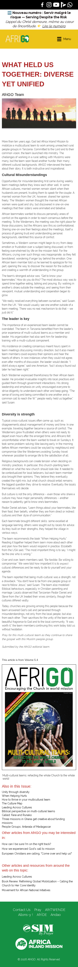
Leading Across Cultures (17, 807)
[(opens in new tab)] (38, 929)
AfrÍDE (42, 915)
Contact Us (21, 910)
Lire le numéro (54, 26)
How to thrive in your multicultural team (26, 799)
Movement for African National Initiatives (26, 890)
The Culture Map (12, 803)
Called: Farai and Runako (17, 815)
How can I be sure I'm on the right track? (26, 844)
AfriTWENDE (55, 910)
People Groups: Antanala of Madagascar (26, 826)
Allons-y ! (25, 915)
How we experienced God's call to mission (28, 848)
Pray (37, 910)
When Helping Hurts (14, 795)
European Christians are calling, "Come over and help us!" (37, 853)
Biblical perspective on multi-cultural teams (28, 811)
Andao (56, 915)
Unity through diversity (16, 792)
